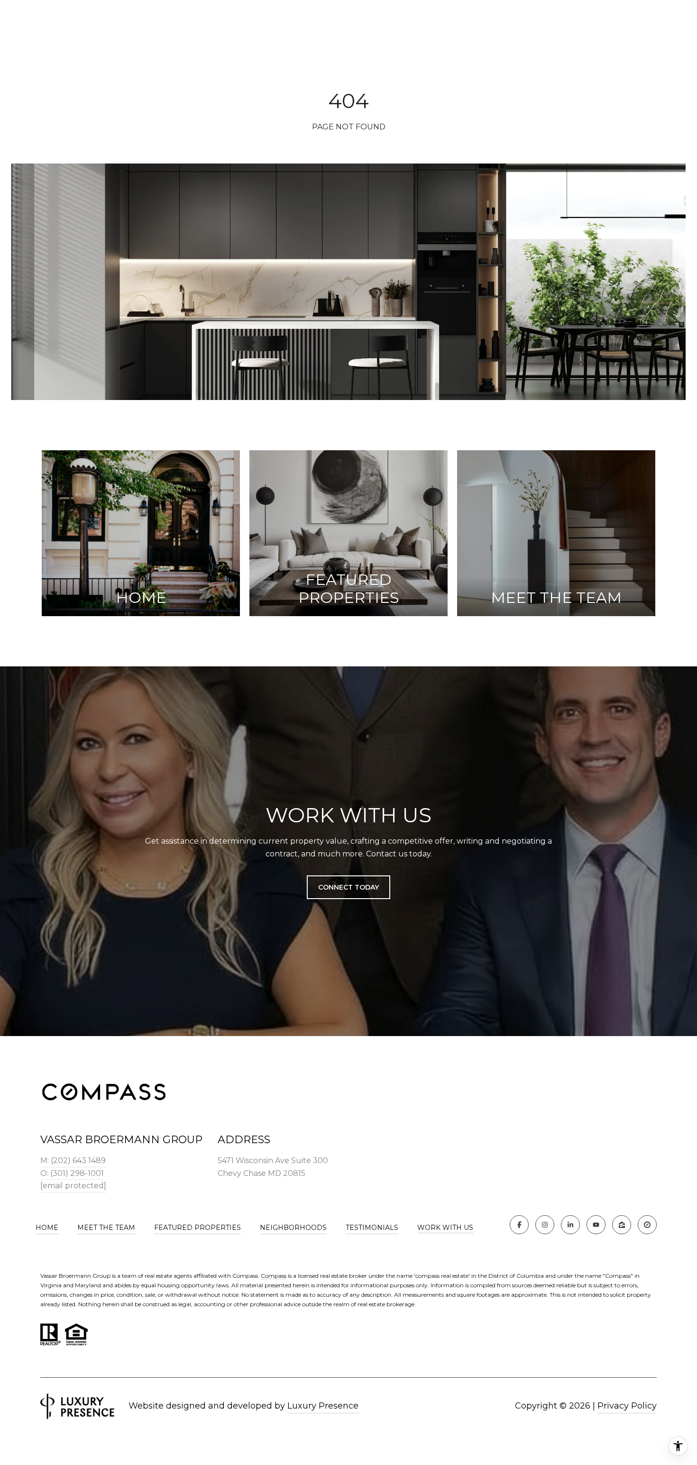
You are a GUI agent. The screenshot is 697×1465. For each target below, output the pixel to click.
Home (47, 1227)
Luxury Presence (322, 1406)
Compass (273, 1275)
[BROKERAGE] (647, 1224)
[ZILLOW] (621, 1224)
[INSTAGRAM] (544, 1224)
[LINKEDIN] (570, 1224)
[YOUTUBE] (596, 1224)
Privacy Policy (627, 1406)
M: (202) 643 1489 (73, 1160)
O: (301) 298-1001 (72, 1173)
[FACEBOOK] (519, 1224)
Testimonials (372, 1227)
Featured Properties (197, 1227)
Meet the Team (106, 1227)
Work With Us (445, 1228)
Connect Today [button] (348, 887)
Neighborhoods (293, 1227)
